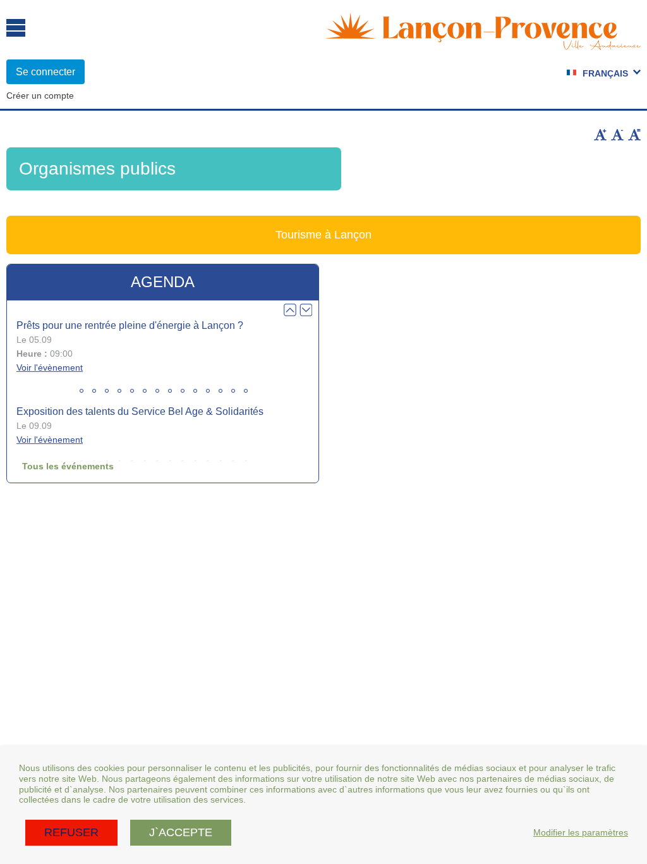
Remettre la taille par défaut (634, 134)
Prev (290, 310)
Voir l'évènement (49, 367)
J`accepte (180, 832)
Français (605, 73)
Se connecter (45, 71)
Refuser (71, 832)
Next (305, 310)
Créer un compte (40, 95)
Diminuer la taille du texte (617, 134)
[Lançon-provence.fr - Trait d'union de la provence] (483, 44)
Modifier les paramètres (580, 832)
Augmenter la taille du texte (600, 134)
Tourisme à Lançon (323, 234)
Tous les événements (68, 466)
